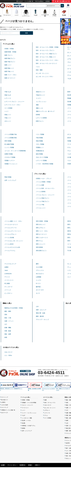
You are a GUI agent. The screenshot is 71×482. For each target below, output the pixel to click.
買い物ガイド (4, 399)
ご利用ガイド (37, 465)
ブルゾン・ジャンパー (27, 405)
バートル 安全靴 (9, 237)
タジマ (38, 293)
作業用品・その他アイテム (28, 425)
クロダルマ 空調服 (10, 157)
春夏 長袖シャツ (9, 68)
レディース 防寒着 (41, 118)
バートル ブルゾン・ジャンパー (45, 195)
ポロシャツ (8, 121)
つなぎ (23, 415)
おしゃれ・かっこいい (42, 73)
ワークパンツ (25, 407)
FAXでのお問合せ (39, 1)
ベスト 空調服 (40, 134)
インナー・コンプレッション (29, 412)
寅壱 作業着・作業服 (42, 221)
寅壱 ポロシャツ (40, 224)
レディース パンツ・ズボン (12, 105)
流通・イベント (9, 321)
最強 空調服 (39, 154)
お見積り (3, 402)
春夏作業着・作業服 (10, 52)
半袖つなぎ (8, 91)
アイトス (7, 277)
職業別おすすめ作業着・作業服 (14, 308)
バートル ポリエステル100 (12, 247)
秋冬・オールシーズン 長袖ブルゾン (46, 53)
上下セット (47, 410)
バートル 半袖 (40, 204)
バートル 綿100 (9, 244)
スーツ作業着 (8, 108)
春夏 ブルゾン (9, 55)
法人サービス (4, 412)
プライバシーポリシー (12, 465)
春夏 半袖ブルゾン (10, 61)
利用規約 (30, 465)
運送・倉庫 (8, 334)
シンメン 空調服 (9, 147)
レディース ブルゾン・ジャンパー (14, 101)
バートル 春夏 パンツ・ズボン (13, 221)
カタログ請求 (4, 405)
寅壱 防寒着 (39, 247)
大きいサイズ (8, 352)
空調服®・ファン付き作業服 (29, 402)
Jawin (6, 270)
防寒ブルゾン (40, 121)
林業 (6, 337)
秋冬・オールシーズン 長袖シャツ (46, 57)
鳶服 (37, 105)
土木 (37, 306)
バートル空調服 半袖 (11, 134)
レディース (8, 98)
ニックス (38, 280)
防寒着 (38, 114)
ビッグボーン (8, 293)
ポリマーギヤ (40, 290)
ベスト (38, 66)
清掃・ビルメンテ (41, 310)
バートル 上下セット (11, 234)
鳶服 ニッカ (39, 108)
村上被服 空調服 (9, 144)
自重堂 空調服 (9, 154)
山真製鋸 (38, 277)
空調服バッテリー (10, 160)
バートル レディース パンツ (13, 231)
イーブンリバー (9, 280)
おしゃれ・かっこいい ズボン (44, 76)
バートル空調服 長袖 (11, 137)
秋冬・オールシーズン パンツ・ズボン (47, 60)
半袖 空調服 (39, 137)
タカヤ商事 (39, 267)
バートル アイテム (10, 250)
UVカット (68, 458)
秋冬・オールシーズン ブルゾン (45, 50)
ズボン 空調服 (40, 144)
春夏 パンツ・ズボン (11, 74)
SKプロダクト (40, 273)
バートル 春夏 (40, 185)
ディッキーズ (8, 286)
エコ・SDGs (8, 355)
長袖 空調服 (39, 141)
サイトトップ (4, 397)
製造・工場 (8, 318)
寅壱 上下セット (40, 227)
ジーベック (8, 290)
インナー (38, 98)
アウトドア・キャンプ (42, 319)
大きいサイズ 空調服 (42, 157)
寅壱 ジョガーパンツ (42, 237)
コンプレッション (41, 101)
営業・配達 (8, 331)
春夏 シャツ (8, 65)
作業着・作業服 (9, 48)
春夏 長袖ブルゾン (10, 58)
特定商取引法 (22, 465)
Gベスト (38, 283)
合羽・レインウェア (10, 180)
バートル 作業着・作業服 (43, 182)
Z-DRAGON (8, 273)
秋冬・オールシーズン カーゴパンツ (46, 63)
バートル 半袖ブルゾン (42, 201)
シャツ (6, 111)
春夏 (45, 400)
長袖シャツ (8, 114)
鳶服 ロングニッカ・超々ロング (45, 111)
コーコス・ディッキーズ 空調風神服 (15, 150)
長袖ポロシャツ (40, 91)
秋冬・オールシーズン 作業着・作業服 (47, 47)
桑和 (37, 264)
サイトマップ (4, 407)
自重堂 (6, 267)
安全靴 (23, 423)
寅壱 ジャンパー (40, 244)
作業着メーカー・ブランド (44, 178)
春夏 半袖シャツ (9, 71)
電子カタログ (19, 1)
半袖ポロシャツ (40, 95)
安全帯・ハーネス (26, 420)
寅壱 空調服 (8, 141)
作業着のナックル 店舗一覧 (8, 410)
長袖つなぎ (8, 95)
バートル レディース (11, 227)
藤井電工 (38, 286)
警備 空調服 (8, 177)
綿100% (68, 443)
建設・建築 (8, 311)
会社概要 (3, 465)
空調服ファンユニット (11, 164)
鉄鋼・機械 (8, 327)
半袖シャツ (8, 118)
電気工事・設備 (40, 313)
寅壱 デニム (39, 240)
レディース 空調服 (41, 160)
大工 (6, 324)
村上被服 (7, 283)
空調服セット (40, 147)
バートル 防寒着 (40, 191)
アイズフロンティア (10, 264)
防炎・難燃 (39, 70)
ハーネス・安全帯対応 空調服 (44, 164)
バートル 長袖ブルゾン (42, 198)
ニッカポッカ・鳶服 (27, 418)
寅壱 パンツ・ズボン (42, 231)
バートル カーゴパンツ (11, 224)
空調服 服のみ (40, 150)
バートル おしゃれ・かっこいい (14, 240)
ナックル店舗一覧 (29, 1)
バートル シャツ (40, 208)
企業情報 (47, 1)
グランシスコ (40, 270)
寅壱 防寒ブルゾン (41, 250)
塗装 (6, 314)
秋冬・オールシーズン (50, 402)
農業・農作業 (40, 316)
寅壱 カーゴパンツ (41, 234)
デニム (46, 415)
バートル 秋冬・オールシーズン (45, 188)
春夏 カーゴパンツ (10, 78)
